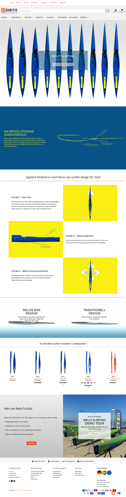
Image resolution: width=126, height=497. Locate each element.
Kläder (4, 17)
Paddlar (28, 17)
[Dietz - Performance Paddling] (9, 11)
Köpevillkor (78, 471)
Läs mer (63, 64)
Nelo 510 (88, 378)
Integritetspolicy (79, 475)
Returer (33, 477)
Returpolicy (78, 473)
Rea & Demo (73, 17)
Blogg (26, 2)
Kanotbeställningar (36, 473)
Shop (12, 2)
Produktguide (57, 471)
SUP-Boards (62, 17)
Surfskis (39, 17)
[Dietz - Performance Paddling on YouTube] (14, 481)
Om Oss (19, 2)
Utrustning (15, 17)
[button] (113, 493)
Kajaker (50, 17)
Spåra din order (35, 475)
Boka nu (94, 434)
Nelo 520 (12, 378)
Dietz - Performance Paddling (22, 490)
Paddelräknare (57, 473)
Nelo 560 (63, 378)
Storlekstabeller (57, 475)
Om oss (11, 471)
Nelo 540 (37, 378)
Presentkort (56, 477)
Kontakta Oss (12, 475)
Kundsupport (12, 473)
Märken (83, 17)
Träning (44, 2)
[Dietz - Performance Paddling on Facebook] (9, 481)
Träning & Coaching (14, 477)
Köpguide (34, 2)
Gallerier (53, 2)
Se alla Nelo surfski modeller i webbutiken (63, 343)
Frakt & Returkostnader (37, 471)
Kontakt (62, 2)
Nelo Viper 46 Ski (113, 378)
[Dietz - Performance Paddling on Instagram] (12, 481)
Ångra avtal (34, 479)
